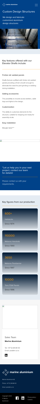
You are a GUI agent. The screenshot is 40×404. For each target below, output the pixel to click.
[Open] (36, 5)
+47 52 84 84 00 (11, 383)
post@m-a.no (10, 387)
